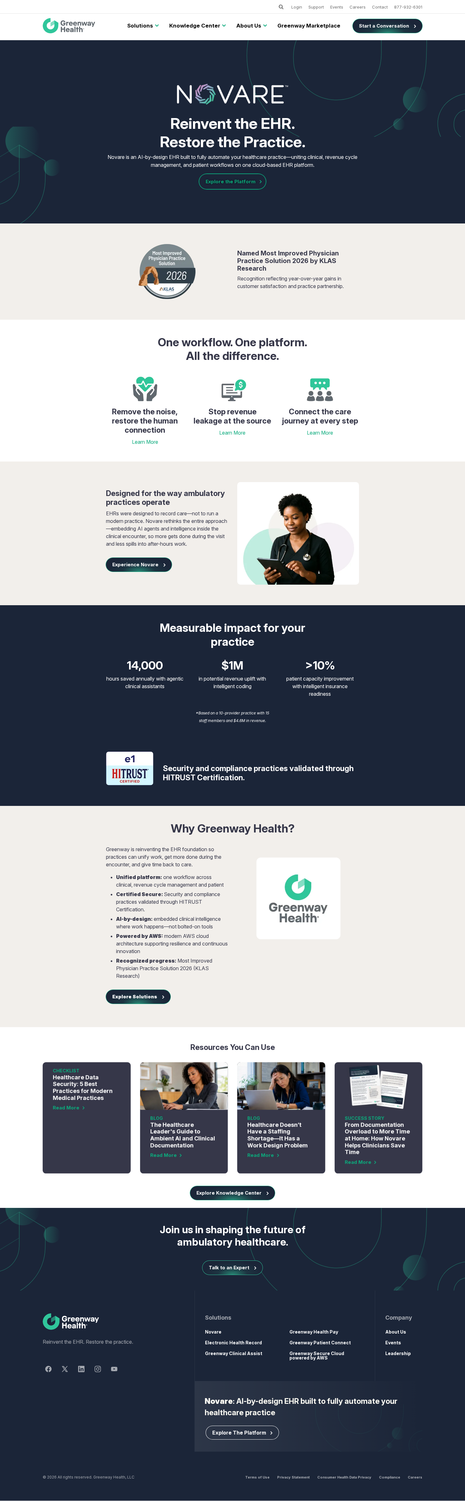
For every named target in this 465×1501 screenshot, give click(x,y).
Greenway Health (79, 26)
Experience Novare (135, 565)
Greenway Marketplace (308, 25)
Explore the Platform (231, 182)
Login (296, 6)
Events (336, 6)
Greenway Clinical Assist (233, 1353)
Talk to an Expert (229, 1268)
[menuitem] (140, 26)
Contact (380, 6)
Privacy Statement (293, 1477)
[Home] (107, 1321)
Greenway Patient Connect (320, 1342)
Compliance (389, 1477)
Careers (358, 6)
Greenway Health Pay (313, 1332)
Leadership (398, 1353)
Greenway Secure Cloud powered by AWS (316, 1355)
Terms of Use (257, 1477)
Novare (213, 1332)
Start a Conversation (384, 26)
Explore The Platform (239, 1432)
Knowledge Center (194, 25)
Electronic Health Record (233, 1342)
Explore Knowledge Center (229, 1193)
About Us (248, 25)
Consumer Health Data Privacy (344, 1477)
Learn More (145, 442)
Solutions (140, 25)
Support (316, 6)
